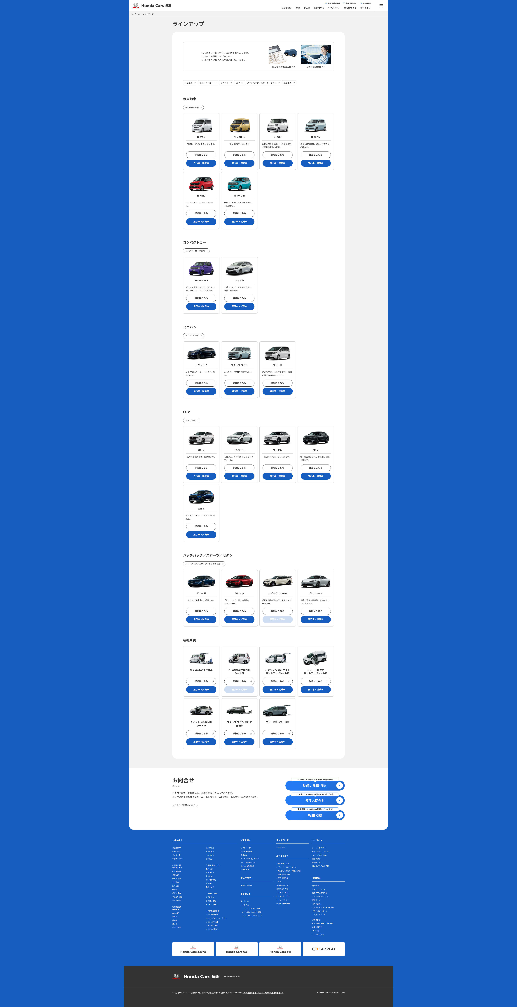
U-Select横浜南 (212, 922)
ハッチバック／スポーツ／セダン (261, 83)
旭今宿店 (175, 886)
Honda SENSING (247, 866)
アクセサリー (246, 870)
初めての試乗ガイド (248, 862)
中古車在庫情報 (246, 885)
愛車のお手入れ (282, 889)
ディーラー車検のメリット (288, 867)
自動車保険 (316, 859)
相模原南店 (176, 900)
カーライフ (365, 7)
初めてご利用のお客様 (320, 866)
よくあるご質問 (318, 934)
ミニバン (224, 83)
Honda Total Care (319, 855)
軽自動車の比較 (192, 107)
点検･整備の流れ (282, 864)
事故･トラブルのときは (321, 852)
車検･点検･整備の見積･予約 (322, 923)
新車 (298, 7)
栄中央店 (209, 859)
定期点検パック (282, 885)
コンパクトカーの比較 (195, 251)
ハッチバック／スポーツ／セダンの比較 (203, 564)
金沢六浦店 (176, 928)
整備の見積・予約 (283, 904)
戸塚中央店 (210, 855)
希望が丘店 (176, 893)
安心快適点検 (283, 878)
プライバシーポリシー (320, 911)
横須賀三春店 (211, 901)
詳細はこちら (201, 154)
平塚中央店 (210, 887)
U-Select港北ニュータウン (216, 918)
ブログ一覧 (176, 855)
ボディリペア (283, 893)
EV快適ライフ (317, 862)
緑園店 (174, 890)
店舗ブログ (176, 852)
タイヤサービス (284, 896)
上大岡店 (175, 913)
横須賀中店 (210, 897)
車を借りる (319, 7)
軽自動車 (188, 83)
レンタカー (246, 905)
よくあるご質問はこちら (183, 805)
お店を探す (287, 7)
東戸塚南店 (210, 848)
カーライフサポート (319, 848)
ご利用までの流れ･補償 (252, 912)
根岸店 (174, 920)
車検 (279, 882)
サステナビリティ (318, 889)
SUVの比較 (190, 420)
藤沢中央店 (210, 873)
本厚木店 (209, 869)
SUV (238, 83)
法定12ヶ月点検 (284, 874)
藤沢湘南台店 (211, 880)
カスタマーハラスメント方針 (323, 907)
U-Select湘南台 (212, 929)
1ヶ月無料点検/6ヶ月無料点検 (289, 871)
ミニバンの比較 (192, 335)
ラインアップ (246, 848)
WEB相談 (315, 931)
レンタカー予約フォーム (253, 916)
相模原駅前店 (177, 897)
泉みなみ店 (210, 852)
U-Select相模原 (212, 926)
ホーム (137, 14)
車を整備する (350, 7)
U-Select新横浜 (212, 915)
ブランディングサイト (320, 897)
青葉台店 (175, 875)
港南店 (174, 917)
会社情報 (315, 886)
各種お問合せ (317, 927)
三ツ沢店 (175, 882)
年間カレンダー (178, 859)
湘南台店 (209, 876)
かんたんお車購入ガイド (250, 859)
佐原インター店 (211, 904)
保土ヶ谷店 (176, 879)
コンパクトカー (206, 83)
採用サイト (316, 900)
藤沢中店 (209, 883)
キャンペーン (334, 7)
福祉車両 (287, 83)
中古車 (307, 7)
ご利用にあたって (318, 915)
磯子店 (174, 924)
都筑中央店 (176, 871)
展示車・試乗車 (201, 163)
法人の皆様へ (317, 904)
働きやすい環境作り (319, 893)
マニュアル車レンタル (252, 909)
